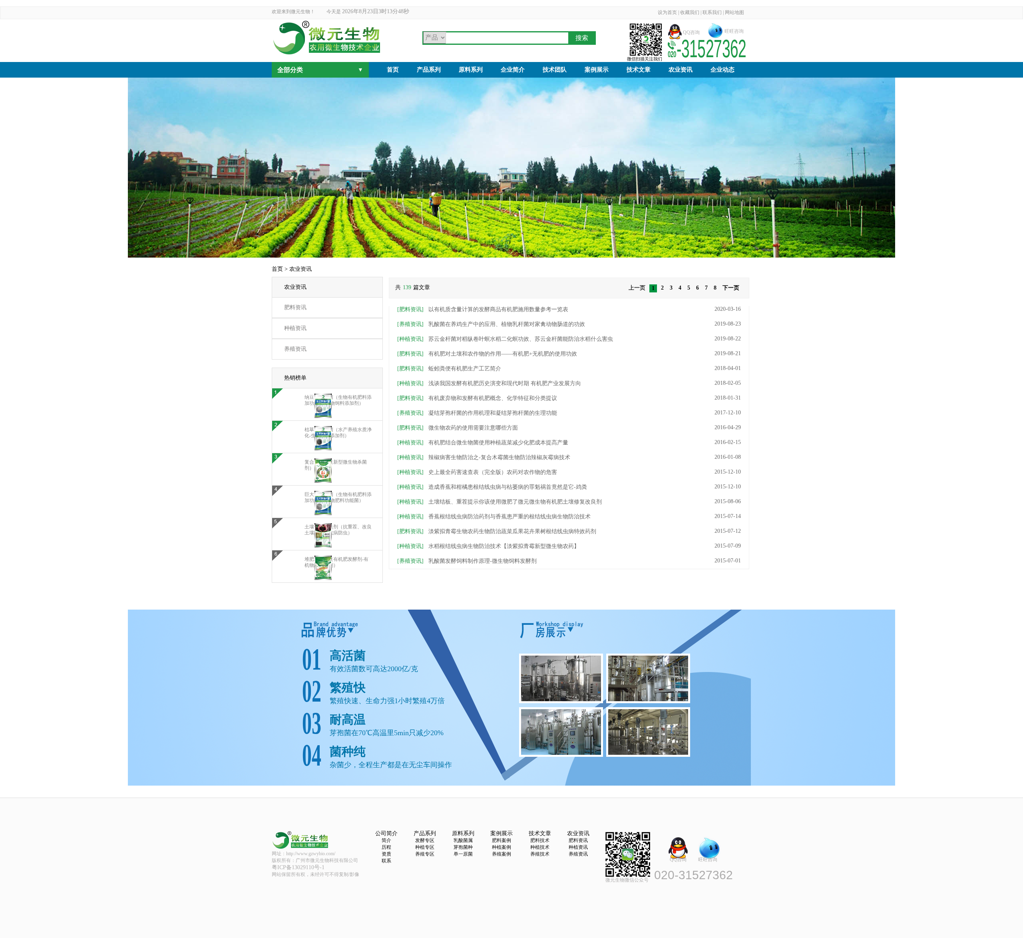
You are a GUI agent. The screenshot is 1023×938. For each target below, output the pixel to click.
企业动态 (722, 69)
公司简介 (386, 833)
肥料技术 (539, 840)
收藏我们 (689, 12)
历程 (386, 847)
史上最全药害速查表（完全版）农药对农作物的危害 (477, 472)
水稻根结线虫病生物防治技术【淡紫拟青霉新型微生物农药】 (488, 546)
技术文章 (639, 69)
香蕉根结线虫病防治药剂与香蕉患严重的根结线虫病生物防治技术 (494, 517)
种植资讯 (295, 328)
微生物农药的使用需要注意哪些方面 (457, 428)
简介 (386, 840)
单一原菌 (463, 854)
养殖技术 (539, 854)
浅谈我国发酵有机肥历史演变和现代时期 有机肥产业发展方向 (489, 383)
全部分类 (320, 69)
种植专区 (424, 847)
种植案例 (501, 847)
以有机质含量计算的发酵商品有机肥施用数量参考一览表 (482, 309)
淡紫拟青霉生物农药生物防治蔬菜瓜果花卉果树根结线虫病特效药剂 (496, 531)
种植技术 (539, 847)
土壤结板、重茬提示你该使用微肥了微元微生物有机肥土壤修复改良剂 (499, 502)
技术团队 (555, 69)
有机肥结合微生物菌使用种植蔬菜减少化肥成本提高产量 (482, 443)
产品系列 (429, 69)
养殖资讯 (295, 349)
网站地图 (734, 12)
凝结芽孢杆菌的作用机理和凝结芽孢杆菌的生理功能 (477, 413)
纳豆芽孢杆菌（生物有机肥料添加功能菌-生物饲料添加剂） (338, 400)
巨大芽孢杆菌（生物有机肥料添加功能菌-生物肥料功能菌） (338, 497)
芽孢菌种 (463, 847)
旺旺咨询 (734, 31)
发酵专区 (424, 840)
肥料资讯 (295, 307)
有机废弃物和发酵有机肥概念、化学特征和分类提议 (477, 398)
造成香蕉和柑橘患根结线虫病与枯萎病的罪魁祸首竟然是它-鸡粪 (492, 487)
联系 (386, 861)
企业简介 (513, 69)
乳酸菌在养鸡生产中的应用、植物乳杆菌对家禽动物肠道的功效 (491, 324)
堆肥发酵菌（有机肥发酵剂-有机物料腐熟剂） (336, 562)
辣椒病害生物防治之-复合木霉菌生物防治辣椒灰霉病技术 (483, 457)
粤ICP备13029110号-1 (298, 867)
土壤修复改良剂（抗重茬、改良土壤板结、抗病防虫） (338, 530)
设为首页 (667, 12)
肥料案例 (501, 840)
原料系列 (471, 69)
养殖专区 (424, 854)
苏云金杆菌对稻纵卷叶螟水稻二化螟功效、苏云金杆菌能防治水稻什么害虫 (505, 339)
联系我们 (712, 12)
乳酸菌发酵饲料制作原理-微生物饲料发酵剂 (467, 561)
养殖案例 (501, 854)
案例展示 (597, 69)
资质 (386, 854)
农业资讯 (681, 69)
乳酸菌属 (463, 840)
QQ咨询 (691, 32)
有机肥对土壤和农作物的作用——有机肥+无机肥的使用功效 (487, 354)
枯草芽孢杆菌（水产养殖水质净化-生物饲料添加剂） (338, 432)
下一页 (730, 288)
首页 (393, 69)
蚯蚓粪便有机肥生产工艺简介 (449, 369)
